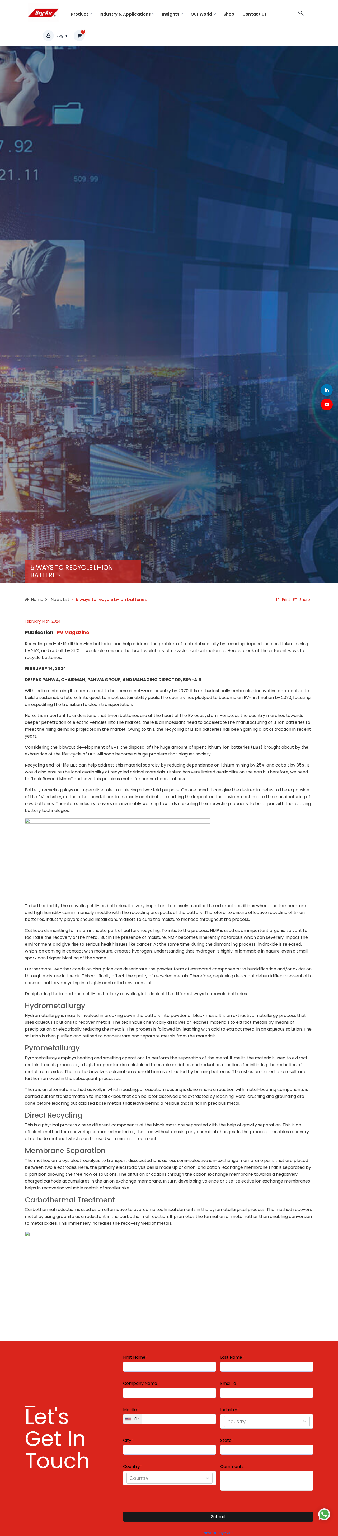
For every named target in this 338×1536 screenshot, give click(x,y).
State (226, 1440)
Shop (228, 14)
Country (131, 1467)
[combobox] (227, 1421)
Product (79, 14)
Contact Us (254, 14)
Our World (201, 14)
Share (304, 599)
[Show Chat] (324, 1514)
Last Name (231, 1357)
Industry (228, 1410)
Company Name (140, 1383)
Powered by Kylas (218, 1532)
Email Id (228, 1383)
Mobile (130, 1410)
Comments (232, 1467)
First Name (134, 1357)
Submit (218, 1517)
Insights (170, 14)
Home (37, 599)
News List (59, 599)
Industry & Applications (125, 14)
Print (286, 599)
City (127, 1440)
